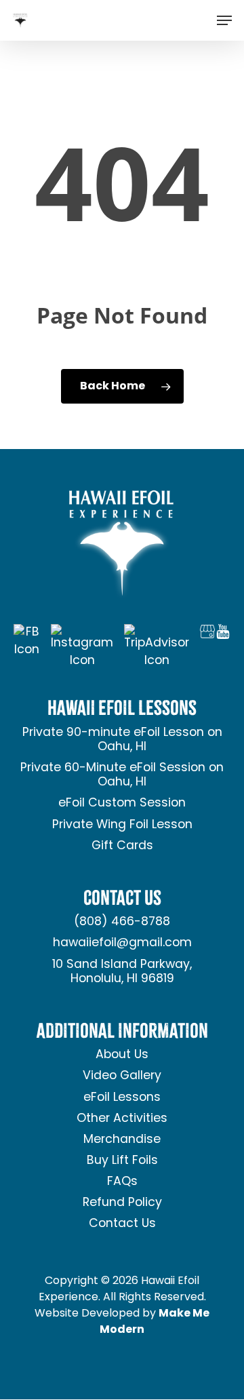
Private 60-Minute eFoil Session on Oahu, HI (122, 775)
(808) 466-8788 (122, 922)
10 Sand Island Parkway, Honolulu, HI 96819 (122, 972)
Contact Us (122, 1224)
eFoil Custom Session (122, 803)
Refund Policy (122, 1203)
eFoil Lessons (122, 1098)
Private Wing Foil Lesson (122, 825)
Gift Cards (122, 846)
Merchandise (122, 1140)
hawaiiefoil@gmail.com (122, 943)
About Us (122, 1055)
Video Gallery (122, 1076)
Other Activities (122, 1119)
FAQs (122, 1182)
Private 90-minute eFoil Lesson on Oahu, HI (122, 740)
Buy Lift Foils (122, 1161)
